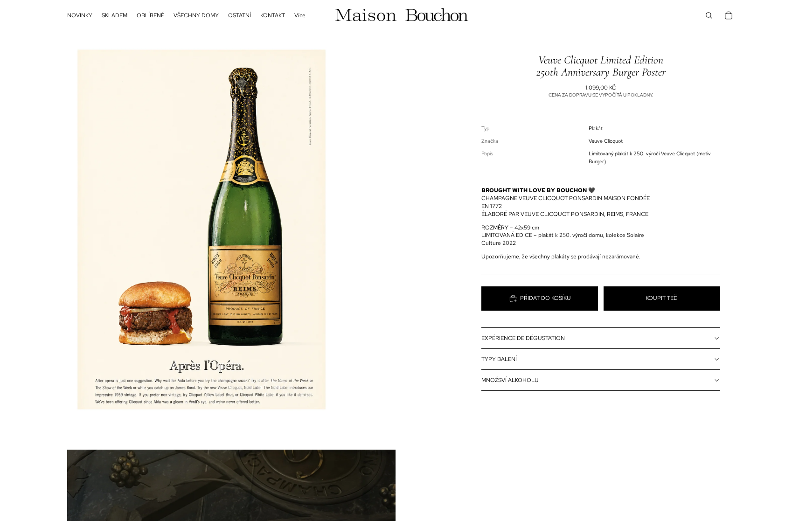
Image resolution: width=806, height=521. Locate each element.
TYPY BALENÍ (499, 359)
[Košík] (728, 15)
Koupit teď (662, 298)
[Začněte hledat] (709, 15)
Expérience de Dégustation (523, 338)
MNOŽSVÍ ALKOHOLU (510, 380)
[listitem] (300, 15)
